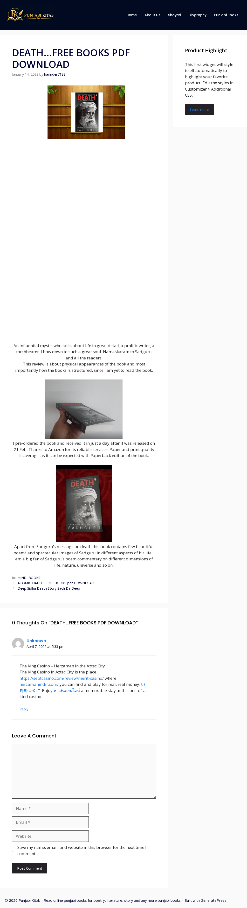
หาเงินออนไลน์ (67, 690)
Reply (24, 709)
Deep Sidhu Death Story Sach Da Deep (49, 588)
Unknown (36, 640)
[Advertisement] (84, 235)
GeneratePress (213, 900)
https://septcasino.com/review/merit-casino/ (62, 678)
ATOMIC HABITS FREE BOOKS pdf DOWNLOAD (56, 583)
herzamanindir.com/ (39, 684)
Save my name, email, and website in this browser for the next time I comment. (81, 850)
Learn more (199, 109)
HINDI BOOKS (29, 577)
